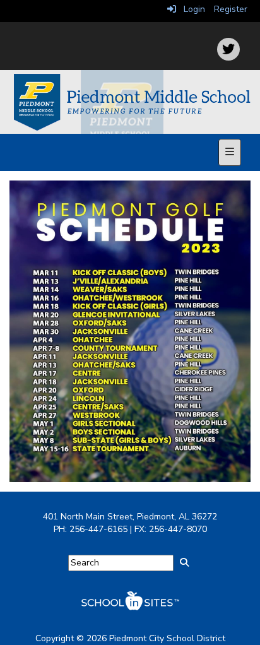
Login (190, 9)
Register (230, 9)
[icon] (228, 49)
